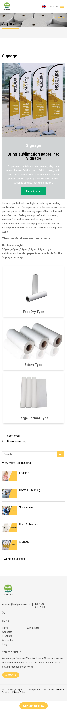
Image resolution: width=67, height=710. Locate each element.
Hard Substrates (29, 524)
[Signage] (9, 545)
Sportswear (26, 507)
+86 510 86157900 (39, 605)
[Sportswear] (9, 510)
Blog (4, 644)
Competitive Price (15, 558)
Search (60, 449)
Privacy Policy (19, 692)
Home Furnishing (29, 490)
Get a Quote (33, 191)
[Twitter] (3, 612)
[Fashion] (9, 476)
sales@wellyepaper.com (18, 604)
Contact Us (33, 627)
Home (5, 627)
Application (8, 640)
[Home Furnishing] (9, 493)
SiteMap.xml (48, 689)
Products (7, 636)
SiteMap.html (33, 689)
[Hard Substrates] (9, 527)
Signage (24, 541)
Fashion (24, 472)
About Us (7, 632)
